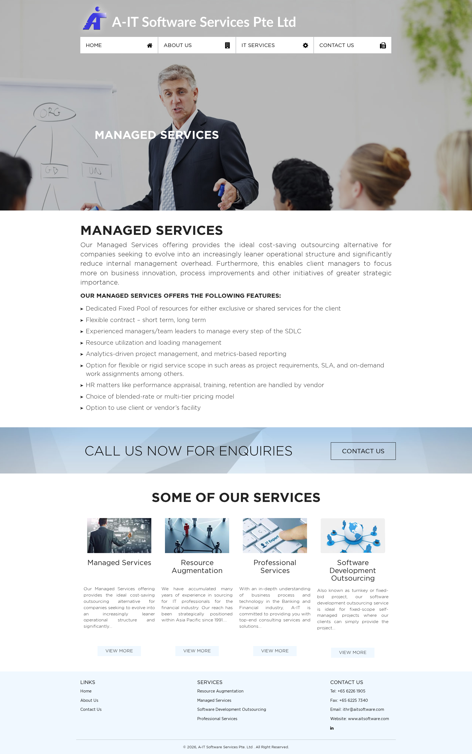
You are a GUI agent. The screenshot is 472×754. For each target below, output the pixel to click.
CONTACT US (363, 451)
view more (119, 650)
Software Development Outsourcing (231, 709)
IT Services (258, 45)
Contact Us (336, 45)
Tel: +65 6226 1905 (347, 691)
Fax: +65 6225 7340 (349, 700)
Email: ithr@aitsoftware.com (357, 709)
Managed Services (214, 700)
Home (94, 45)
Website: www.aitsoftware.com (359, 719)
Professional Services (217, 719)
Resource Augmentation (220, 691)
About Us (178, 45)
